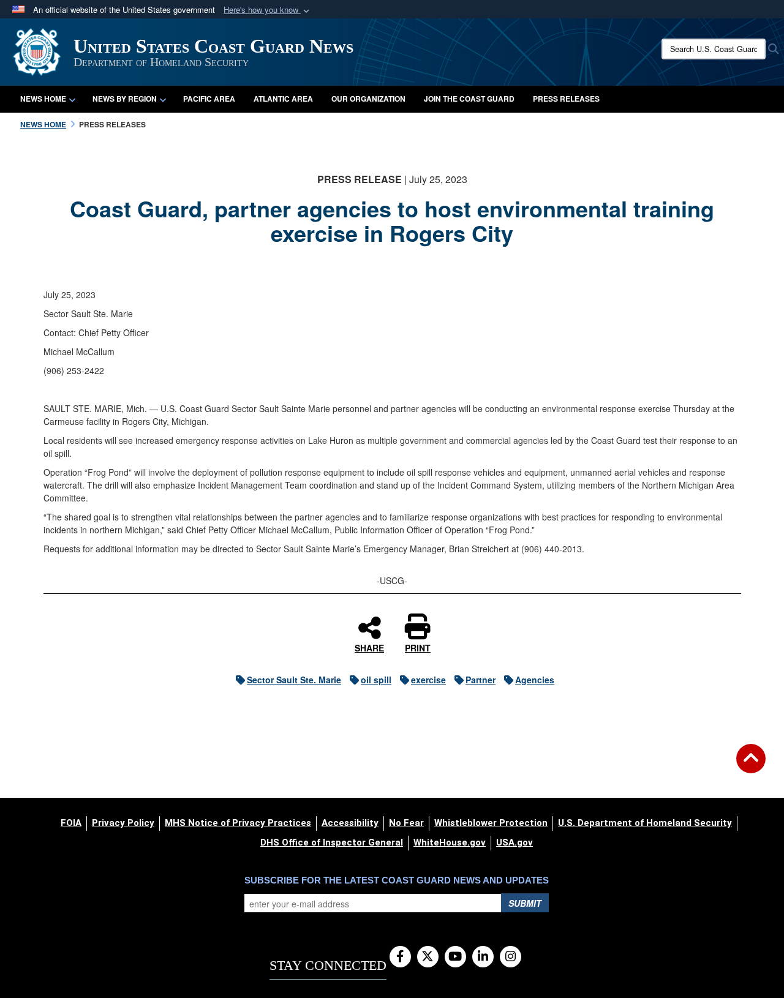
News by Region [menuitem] (124, 98)
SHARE (369, 647)
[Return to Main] (751, 766)
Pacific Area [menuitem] (209, 98)
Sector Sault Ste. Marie (294, 679)
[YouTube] (455, 957)
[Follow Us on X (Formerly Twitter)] (428, 957)
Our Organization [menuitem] (368, 98)
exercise (428, 679)
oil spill (376, 679)
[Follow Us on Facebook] (400, 957)
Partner (481, 679)
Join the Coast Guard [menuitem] (469, 98)
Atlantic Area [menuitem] (283, 98)
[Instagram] (510, 957)
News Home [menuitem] (43, 98)
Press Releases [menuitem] (566, 98)
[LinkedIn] (483, 957)
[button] (268, 10)
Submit (524, 903)
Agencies (534, 679)
